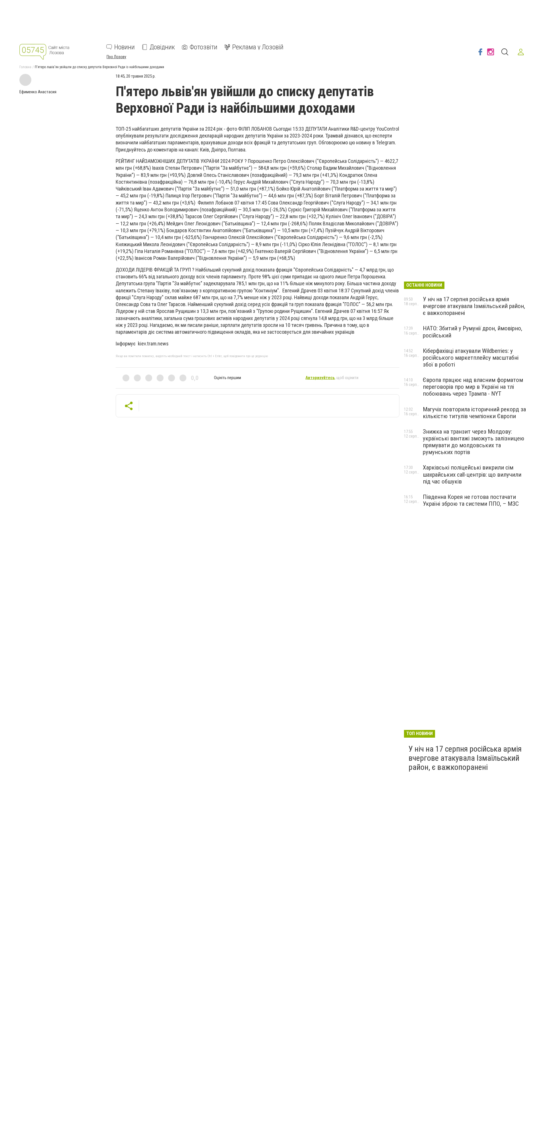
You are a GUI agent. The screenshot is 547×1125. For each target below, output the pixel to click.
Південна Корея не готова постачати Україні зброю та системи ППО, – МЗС (471, 500)
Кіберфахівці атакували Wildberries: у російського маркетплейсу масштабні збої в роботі (471, 357)
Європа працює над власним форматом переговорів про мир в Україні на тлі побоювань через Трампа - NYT (473, 387)
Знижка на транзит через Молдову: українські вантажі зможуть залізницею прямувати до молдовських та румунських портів (473, 442)
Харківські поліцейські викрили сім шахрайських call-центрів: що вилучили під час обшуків (472, 474)
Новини (124, 47)
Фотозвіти (203, 47)
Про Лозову (116, 56)
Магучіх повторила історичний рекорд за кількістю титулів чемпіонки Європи (474, 413)
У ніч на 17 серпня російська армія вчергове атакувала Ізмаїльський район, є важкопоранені (474, 306)
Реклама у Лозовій (257, 47)
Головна (25, 67)
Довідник (162, 47)
